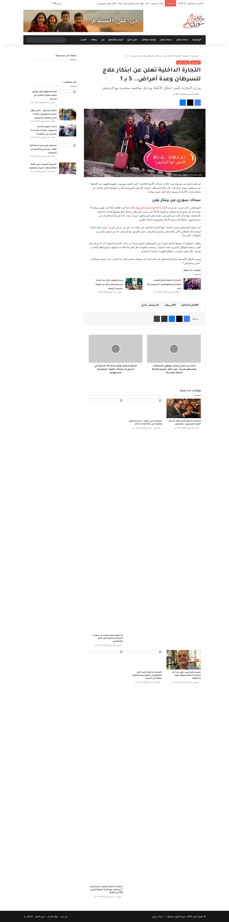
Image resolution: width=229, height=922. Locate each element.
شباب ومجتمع (116, 40)
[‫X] (190, 102)
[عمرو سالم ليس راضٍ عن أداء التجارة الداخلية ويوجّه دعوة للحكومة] (184, 659)
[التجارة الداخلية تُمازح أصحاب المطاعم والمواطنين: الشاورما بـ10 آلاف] (192, 284)
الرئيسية (197, 40)
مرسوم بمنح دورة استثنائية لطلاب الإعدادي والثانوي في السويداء (43, 149)
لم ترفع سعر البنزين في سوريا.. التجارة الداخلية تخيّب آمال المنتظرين (107, 638)
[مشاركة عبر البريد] (164, 319)
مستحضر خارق (149, 304)
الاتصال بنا (28, 916)
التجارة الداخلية (189, 304)
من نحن (64, 916)
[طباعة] (157, 319)
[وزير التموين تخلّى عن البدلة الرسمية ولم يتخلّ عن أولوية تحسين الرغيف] (133, 284)
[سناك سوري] (194, 21)
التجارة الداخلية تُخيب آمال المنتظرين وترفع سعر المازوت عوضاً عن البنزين (147, 675)
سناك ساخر (166, 40)
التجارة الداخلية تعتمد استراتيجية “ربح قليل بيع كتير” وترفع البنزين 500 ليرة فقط (106, 890)
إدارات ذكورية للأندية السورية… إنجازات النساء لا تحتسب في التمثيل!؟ (43, 130)
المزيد (84, 40)
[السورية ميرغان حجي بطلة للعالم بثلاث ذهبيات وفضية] (67, 168)
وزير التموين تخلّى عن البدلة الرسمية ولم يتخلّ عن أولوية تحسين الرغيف (109, 284)
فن (102, 40)
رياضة (94, 40)
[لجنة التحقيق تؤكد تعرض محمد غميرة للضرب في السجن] (67, 95)
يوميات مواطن (149, 40)
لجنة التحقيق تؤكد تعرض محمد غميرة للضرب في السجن (44, 95)
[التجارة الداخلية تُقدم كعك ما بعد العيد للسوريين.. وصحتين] (184, 408)
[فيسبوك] (198, 102)
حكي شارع (132, 40)
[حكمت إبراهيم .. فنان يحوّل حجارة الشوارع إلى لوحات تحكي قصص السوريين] (67, 114)
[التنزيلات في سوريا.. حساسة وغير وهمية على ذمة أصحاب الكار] (145, 408)
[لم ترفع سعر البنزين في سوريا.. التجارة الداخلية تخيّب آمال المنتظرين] (106, 515)
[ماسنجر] (183, 102)
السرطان (169, 304)
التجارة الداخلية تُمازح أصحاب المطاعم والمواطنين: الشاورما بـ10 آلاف (164, 284)
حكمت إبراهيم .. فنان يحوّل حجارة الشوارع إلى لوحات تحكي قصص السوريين (130, 3)
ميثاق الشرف (52, 916)
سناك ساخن (182, 40)
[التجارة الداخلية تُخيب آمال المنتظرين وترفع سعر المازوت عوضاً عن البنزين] (145, 659)
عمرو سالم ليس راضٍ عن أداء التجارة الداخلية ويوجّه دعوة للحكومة (186, 675)
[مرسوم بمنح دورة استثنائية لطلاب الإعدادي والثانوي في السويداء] (67, 149)
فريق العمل (40, 916)
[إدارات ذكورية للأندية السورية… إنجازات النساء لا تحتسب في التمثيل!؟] (67, 130)
